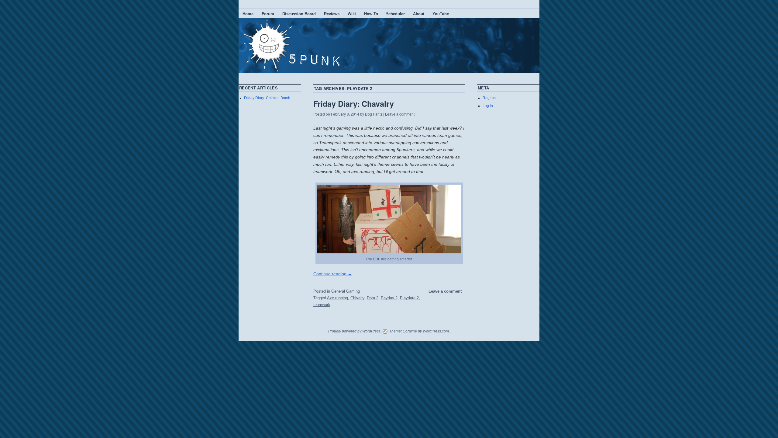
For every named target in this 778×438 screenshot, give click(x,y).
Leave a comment (400, 113)
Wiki (352, 14)
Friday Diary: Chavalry (353, 103)
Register (490, 98)
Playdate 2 (409, 298)
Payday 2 (389, 298)
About (418, 14)
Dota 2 (372, 298)
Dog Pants (373, 113)
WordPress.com (436, 331)
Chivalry (357, 298)
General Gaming (345, 291)
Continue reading (332, 273)
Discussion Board (299, 14)
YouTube (440, 14)
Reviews (331, 14)
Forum (268, 14)
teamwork (321, 304)
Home (248, 14)
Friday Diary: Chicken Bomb (267, 98)
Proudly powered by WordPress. (354, 331)
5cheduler (395, 14)
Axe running (337, 298)
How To (371, 14)
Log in (488, 106)
